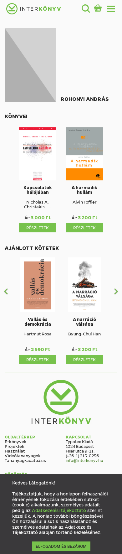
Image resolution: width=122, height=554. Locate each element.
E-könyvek (16, 441)
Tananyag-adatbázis (25, 460)
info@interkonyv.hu (84, 460)
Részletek (37, 227)
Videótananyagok (23, 455)
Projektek (14, 446)
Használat (15, 450)
